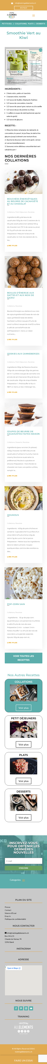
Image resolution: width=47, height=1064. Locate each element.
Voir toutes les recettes (23, 658)
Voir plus (24, 707)
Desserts (18, 442)
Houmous (13, 515)
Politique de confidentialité (15, 919)
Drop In (8, 916)
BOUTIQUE (23, 8)
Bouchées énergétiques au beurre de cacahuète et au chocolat (22, 201)
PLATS (30, 24)
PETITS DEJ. (7, 24)
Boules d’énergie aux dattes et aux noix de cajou (20, 295)
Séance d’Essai (10, 913)
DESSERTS (40, 24)
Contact (8, 910)
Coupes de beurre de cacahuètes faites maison (23, 432)
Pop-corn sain (16, 604)
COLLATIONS (20, 24)
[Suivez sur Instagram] (26, 1008)
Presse (7, 907)
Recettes (31, 212)
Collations (11, 212)
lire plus (12, 246)
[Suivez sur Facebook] (16, 1008)
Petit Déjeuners (21, 212)
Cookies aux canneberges (23, 354)
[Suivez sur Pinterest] (21, 1008)
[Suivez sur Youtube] (31, 1008)
